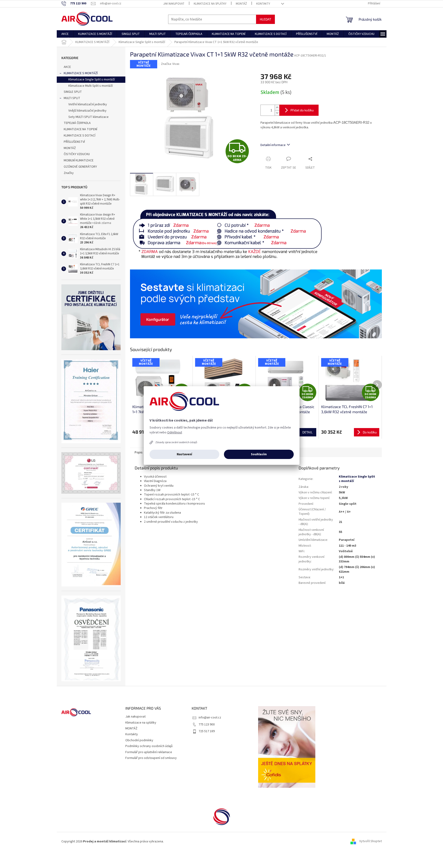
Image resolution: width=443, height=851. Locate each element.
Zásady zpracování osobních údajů (176, 442)
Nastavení (184, 454)
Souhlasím (259, 454)
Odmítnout (174, 432)
